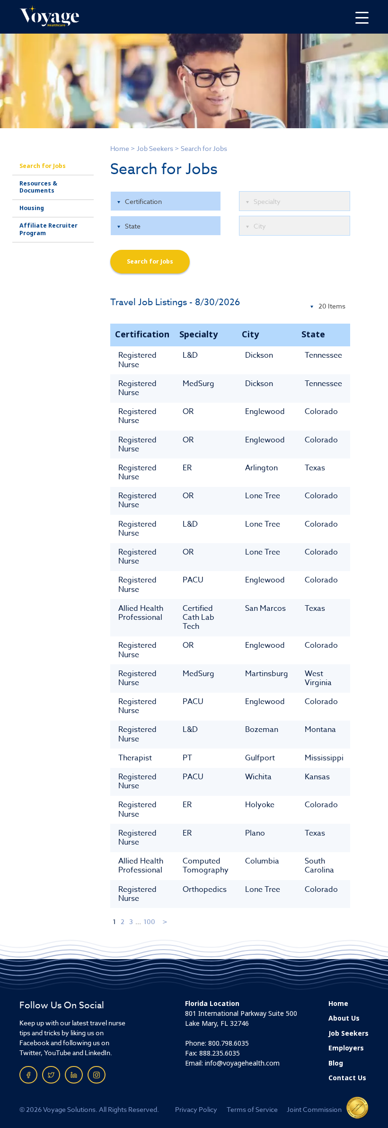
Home (119, 148)
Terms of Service (252, 1109)
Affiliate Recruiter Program (48, 229)
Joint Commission (314, 1109)
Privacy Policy (196, 1109)
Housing (31, 208)
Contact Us (347, 1078)
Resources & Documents (38, 187)
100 (149, 921)
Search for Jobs (42, 166)
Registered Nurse (137, 360)
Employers (346, 1048)
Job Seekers (155, 148)
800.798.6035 (228, 1043)
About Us (344, 1018)
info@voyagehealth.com (242, 1063)
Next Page (165, 921)
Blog (335, 1063)
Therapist (135, 758)
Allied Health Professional (140, 613)
